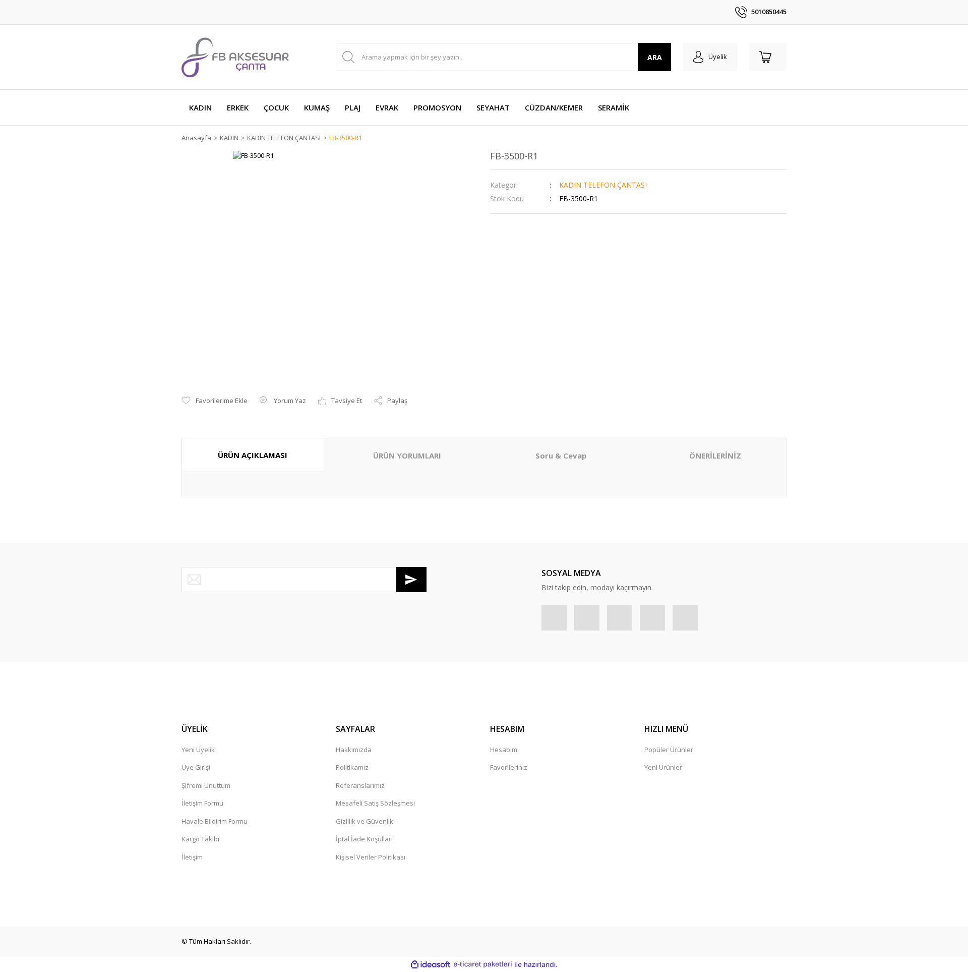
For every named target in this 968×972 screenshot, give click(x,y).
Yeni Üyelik (198, 749)
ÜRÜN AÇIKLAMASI (252, 455)
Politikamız (352, 767)
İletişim (192, 857)
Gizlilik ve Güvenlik (364, 821)
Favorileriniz (508, 767)
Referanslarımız (360, 785)
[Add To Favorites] (215, 401)
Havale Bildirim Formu (215, 821)
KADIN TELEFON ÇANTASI (603, 185)
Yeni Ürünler (663, 767)
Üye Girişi (196, 767)
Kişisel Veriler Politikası (370, 857)
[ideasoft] (430, 964)
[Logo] (235, 57)
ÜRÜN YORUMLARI (407, 455)
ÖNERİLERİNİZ (715, 455)
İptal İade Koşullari (364, 838)
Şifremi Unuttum (206, 785)
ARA (654, 57)
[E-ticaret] (482, 964)
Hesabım (503, 749)
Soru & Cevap (561, 455)
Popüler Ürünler (668, 749)
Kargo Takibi (200, 838)
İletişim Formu (202, 803)
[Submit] (411, 579)
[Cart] (767, 57)
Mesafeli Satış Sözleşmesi (375, 803)
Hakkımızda (354, 749)
